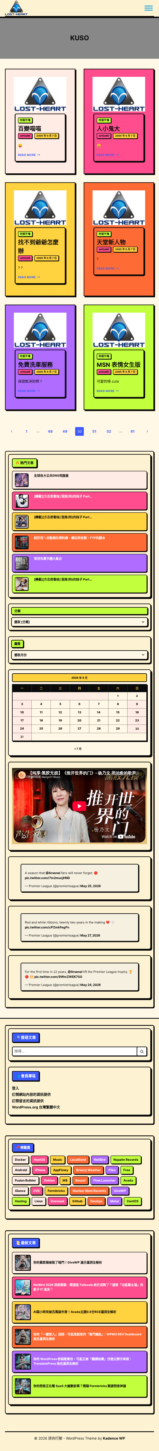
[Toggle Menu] (149, 8)
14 (98, 712)
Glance (20, 1191)
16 (137, 712)
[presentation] (40, 94)
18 (41, 720)
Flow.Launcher (104, 1180)
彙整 (17, 644)
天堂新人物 (111, 242)
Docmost (57, 1201)
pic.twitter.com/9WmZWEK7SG (58, 977)
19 (60, 720)
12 (60, 712)
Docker (20, 1160)
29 (118, 728)
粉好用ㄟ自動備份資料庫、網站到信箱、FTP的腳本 (69, 538)
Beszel (80, 1180)
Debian (49, 1180)
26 (60, 728)
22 (118, 720)
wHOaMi (25, 135)
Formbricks (56, 1191)
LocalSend (78, 1160)
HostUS (39, 1160)
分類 (17, 611)
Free (126, 1170)
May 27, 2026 (90, 935)
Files (112, 1170)
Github (77, 1201)
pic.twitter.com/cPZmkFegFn (47, 927)
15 (117, 712)
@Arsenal (53, 873)
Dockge (96, 1201)
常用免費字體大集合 (48, 559)
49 (65, 431)
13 (79, 712)
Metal (114, 1201)
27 (79, 728)
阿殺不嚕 (25, 120)
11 (41, 712)
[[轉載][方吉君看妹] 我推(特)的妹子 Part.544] (21, 500)
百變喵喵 (29, 128)
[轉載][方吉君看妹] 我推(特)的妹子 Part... (63, 496)
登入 (15, 1088)
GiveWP (120, 1191)
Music (57, 1160)
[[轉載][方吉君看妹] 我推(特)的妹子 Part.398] (21, 521)
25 (41, 728)
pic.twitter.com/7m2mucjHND (47, 878)
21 (98, 720)
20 (79, 720)
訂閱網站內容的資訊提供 (31, 1094)
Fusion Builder (25, 1180)
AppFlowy (60, 1170)
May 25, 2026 (90, 886)
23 (137, 720)
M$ (65, 1180)
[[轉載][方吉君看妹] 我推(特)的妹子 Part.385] (21, 583)
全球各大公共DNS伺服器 (51, 476)
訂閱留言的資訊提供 (28, 1101)
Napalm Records (125, 1160)
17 (22, 720)
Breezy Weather (88, 1170)
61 (133, 431)
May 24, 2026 (90, 985)
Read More (28, 155)
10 (22, 712)
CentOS (133, 1201)
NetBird (100, 1160)
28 (99, 728)
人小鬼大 (108, 128)
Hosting (21, 1201)
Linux (39, 1201)
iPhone (40, 1170)
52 (109, 431)
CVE (36, 1191)
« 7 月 (78, 748)
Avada (128, 1180)
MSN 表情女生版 (119, 364)
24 (22, 728)
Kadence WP (114, 1438)
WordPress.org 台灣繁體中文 (36, 1107)
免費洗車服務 (35, 364)
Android (21, 1170)
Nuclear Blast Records (89, 1191)
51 (94, 431)
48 (50, 431)
